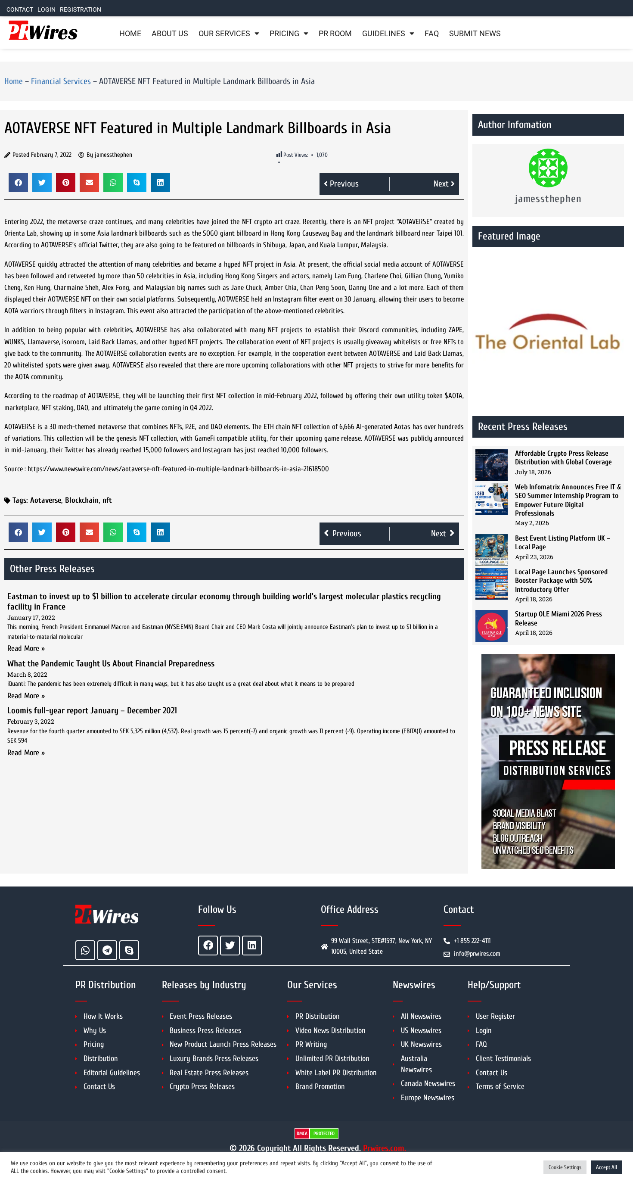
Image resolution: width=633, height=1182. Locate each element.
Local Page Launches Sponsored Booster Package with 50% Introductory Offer (561, 581)
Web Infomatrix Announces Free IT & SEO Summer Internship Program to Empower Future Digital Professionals (568, 500)
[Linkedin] (252, 945)
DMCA (302, 1133)
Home (130, 33)
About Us (170, 33)
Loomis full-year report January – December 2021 (92, 710)
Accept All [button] (606, 1167)
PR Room (335, 33)
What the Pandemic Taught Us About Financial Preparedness (110, 664)
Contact (19, 9)
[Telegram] (107, 950)
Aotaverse (45, 500)
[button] (18, 182)
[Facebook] (208, 945)
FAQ (432, 33)
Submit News (475, 33)
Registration (80, 9)
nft (107, 500)
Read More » (26, 648)
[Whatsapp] (85, 950)
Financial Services (61, 81)
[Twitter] (230, 945)
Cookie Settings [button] (565, 1167)
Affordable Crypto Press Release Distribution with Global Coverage (563, 457)
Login (46, 9)
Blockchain (82, 500)
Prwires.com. (384, 1148)
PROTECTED (324, 1133)
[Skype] (129, 950)
